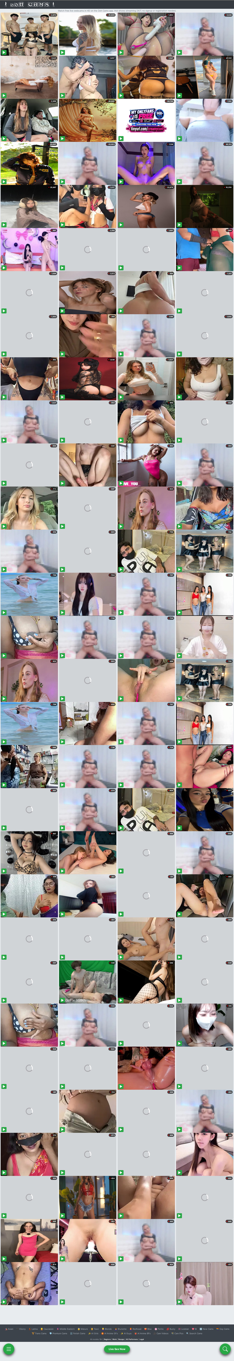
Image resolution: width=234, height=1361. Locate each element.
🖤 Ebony (21, 1329)
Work (114, 1339)
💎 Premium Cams (58, 1333)
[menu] (8, 1349)
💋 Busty (171, 1329)
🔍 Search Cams (194, 1333)
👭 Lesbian (183, 1329)
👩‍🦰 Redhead (135, 1329)
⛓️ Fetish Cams (77, 1333)
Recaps (121, 1339)
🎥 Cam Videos (160, 1333)
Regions (107, 1339)
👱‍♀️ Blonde (107, 1329)
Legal (141, 1339)
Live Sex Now (117, 1349)
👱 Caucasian (47, 1329)
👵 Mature (83, 1329)
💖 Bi (194, 1329)
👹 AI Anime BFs (142, 1333)
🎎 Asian (9, 1329)
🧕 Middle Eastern (66, 1329)
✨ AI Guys (126, 1333)
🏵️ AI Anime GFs (109, 1333)
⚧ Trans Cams (39, 1333)
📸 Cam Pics (177, 1333)
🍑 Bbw (148, 1329)
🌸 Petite (159, 1329)
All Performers (132, 1339)
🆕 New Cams (206, 1329)
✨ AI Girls (93, 1333)
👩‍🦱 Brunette (121, 1329)
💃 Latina (33, 1329)
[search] (225, 1349)
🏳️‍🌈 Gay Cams (222, 1329)
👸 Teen (95, 1329)
